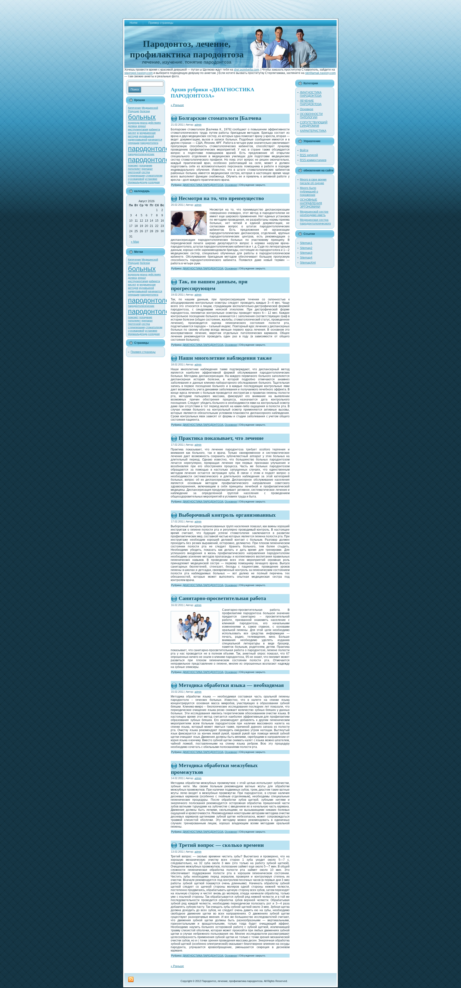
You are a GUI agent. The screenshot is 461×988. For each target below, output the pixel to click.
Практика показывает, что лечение (221, 438)
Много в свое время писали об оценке (313, 181)
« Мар (135, 241)
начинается (155, 139)
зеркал (142, 126)
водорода (134, 122)
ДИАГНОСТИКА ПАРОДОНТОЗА (203, 184)
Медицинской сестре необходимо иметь (314, 213)
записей (309, 155)
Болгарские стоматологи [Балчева (220, 118)
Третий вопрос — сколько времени (221, 845)
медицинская (148, 132)
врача (143, 122)
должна (132, 126)
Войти (304, 150)
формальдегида (137, 182)
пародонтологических (141, 154)
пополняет (134, 168)
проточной (134, 172)
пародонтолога (149, 142)
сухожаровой (136, 178)
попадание (145, 165)
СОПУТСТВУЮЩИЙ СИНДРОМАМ (314, 124)
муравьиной (146, 136)
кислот (132, 132)
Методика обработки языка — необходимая (231, 685)
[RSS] (131, 979)
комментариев (313, 160)
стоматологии (154, 175)
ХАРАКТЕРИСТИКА (313, 131)
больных (142, 117)
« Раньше (177, 105)
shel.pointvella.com (246, 69)
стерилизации (136, 175)
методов (133, 136)
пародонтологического (164, 160)
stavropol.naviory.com (138, 73)
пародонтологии (154, 148)
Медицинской (150, 107)
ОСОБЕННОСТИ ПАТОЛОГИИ (311, 115)
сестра (145, 172)
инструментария (138, 129)
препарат (147, 168)
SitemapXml (308, 262)
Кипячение (134, 107)
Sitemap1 (306, 243)
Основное (231, 184)
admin (197, 124)
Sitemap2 (306, 248)
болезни (145, 111)
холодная (154, 182)
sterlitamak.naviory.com (320, 73)
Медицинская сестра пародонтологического (315, 221)
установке (151, 178)
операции (134, 142)
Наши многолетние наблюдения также (225, 358)
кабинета (154, 129)
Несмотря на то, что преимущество (221, 198)
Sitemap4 (306, 257)
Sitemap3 (306, 253)
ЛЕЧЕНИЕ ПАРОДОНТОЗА (310, 102)
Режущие (133, 111)
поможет (133, 165)
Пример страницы (143, 352)
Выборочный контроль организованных (227, 515)
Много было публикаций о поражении (309, 191)
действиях (154, 122)
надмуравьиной (137, 139)
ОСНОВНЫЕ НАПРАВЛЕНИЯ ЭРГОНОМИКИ (311, 203)
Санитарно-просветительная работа (222, 598)
